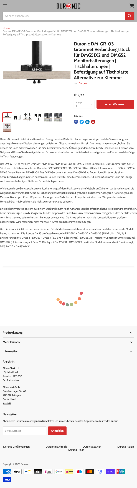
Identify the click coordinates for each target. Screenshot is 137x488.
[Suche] (129, 16)
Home (6, 28)
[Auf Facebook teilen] (76, 122)
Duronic (82, 83)
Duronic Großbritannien (24, 446)
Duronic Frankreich (64, 446)
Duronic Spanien (100, 446)
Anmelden (57, 430)
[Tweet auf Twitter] (82, 122)
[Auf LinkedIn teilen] (87, 122)
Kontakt (7, 403)
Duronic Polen (76, 449)
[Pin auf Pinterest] (93, 122)
